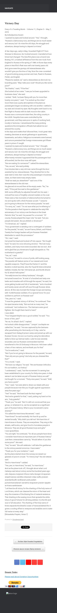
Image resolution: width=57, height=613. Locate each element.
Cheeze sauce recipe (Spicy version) (28, 549)
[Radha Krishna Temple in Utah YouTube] (40, 562)
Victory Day (12, 23)
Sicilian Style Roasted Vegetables (28, 541)
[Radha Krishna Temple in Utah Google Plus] (28, 562)
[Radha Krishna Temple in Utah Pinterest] (34, 562)
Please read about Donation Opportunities (21, 577)
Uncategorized (18, 519)
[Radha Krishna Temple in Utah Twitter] (22, 562)
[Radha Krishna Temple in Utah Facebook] (17, 562)
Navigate (9, 8)
